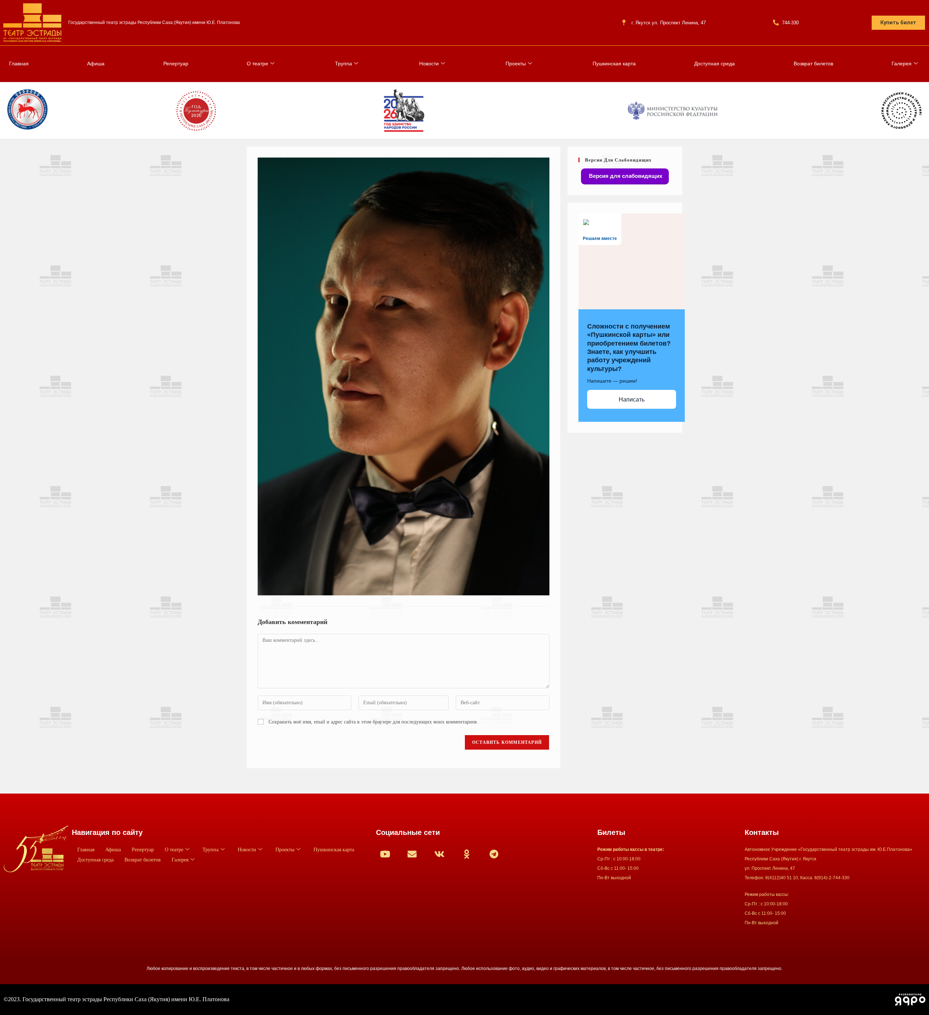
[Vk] (439, 854)
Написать (631, 399)
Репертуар (175, 63)
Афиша (96, 63)
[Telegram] (494, 854)
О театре (257, 63)
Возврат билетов (813, 63)
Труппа (343, 63)
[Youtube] (385, 854)
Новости (429, 63)
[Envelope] (412, 854)
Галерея (902, 63)
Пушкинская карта (614, 63)
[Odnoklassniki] (467, 854)
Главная (19, 63)
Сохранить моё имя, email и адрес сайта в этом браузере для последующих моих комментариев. (373, 722)
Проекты (516, 63)
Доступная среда (714, 63)
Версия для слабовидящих (625, 176)
